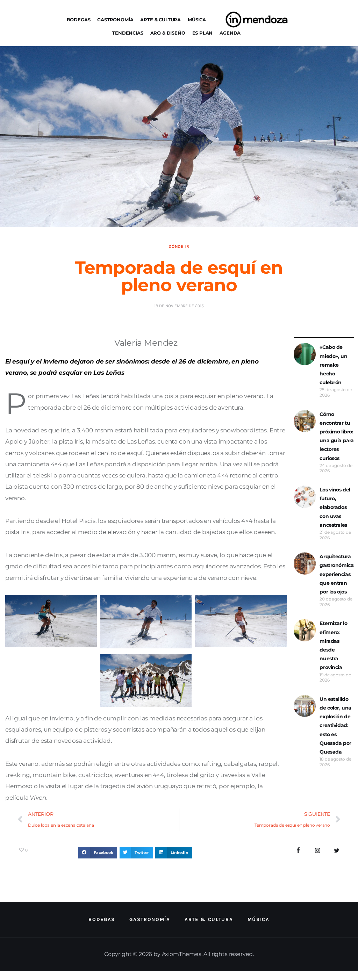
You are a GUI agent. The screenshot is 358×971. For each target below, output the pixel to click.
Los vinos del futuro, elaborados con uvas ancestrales (335, 507)
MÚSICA (197, 19)
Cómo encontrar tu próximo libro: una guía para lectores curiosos (337, 436)
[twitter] (336, 851)
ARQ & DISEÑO (167, 33)
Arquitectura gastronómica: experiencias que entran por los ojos (337, 574)
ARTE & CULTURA (160, 19)
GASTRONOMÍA (115, 19)
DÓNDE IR (179, 246)
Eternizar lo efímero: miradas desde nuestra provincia (333, 645)
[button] (97, 853)
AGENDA (230, 33)
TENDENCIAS (127, 33)
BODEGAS (79, 19)
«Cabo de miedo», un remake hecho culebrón (333, 365)
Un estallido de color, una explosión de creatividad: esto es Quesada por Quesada (335, 725)
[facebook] (298, 851)
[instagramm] (318, 851)
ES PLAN (202, 33)
